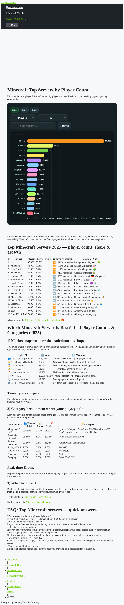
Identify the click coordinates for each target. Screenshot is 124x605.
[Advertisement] (62, 55)
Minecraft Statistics (16, 576)
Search (15, 125)
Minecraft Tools (15, 13)
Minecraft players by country (40, 502)
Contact (11, 581)
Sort (13, 118)
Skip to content (8, 2)
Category (43, 118)
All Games (12, 559)
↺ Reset (64, 125)
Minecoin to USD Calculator (38, 497)
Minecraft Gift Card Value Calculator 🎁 (44, 320)
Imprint (10, 592)
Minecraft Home (15, 565)
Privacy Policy (14, 586)
